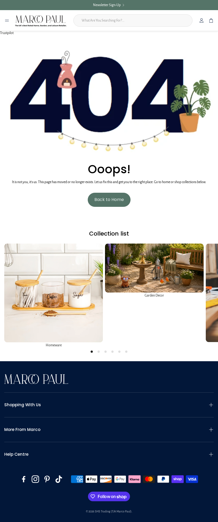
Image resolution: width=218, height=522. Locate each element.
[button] (109, 405)
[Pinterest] (47, 479)
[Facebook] (23, 479)
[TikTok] (58, 479)
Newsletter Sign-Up (107, 5)
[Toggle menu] (7, 20)
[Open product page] (53, 293)
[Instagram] (35, 479)
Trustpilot (7, 33)
